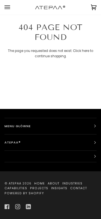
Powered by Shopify (24, 193)
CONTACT (78, 188)
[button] (50, 156)
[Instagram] (17, 206)
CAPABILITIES (15, 188)
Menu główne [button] (17, 126)
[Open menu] (12, 7)
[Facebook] (7, 206)
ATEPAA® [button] (12, 142)
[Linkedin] (28, 206)
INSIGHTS (59, 188)
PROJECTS (39, 188)
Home (39, 183)
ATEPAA (15, 183)
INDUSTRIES (72, 183)
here (85, 51)
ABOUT (53, 183)
